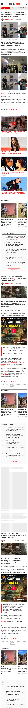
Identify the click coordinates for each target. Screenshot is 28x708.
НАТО (19, 112)
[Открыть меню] (2, 4)
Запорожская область (11, 112)
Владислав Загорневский (7, 667)
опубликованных (19, 690)
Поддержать (5, 8)
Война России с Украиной (12, 385)
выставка (4, 112)
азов (3, 384)
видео (7, 384)
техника (24, 384)
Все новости (14, 269)
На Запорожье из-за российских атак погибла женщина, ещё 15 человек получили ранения (8, 222)
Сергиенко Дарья (8, 19)
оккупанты (18, 384)
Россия (23, 112)
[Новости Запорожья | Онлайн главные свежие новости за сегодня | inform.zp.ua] (14, 4)
